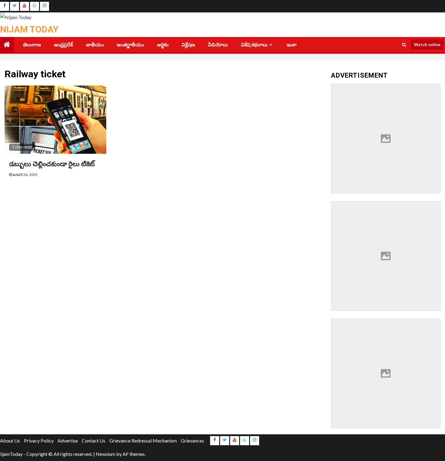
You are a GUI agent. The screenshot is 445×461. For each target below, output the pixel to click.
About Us (10, 440)
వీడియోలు (218, 45)
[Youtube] (24, 6)
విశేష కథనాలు (254, 45)
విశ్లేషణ (188, 45)
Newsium (105, 454)
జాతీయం (95, 45)
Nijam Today (29, 29)
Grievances (192, 440)
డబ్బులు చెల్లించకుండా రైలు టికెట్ (52, 164)
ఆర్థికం (163, 45)
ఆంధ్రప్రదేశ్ (63, 45)
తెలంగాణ (32, 45)
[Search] (404, 44)
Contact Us (93, 440)
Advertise (68, 440)
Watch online (427, 44)
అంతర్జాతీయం (130, 45)
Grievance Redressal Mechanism (143, 440)
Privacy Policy (39, 440)
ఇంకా (292, 45)
